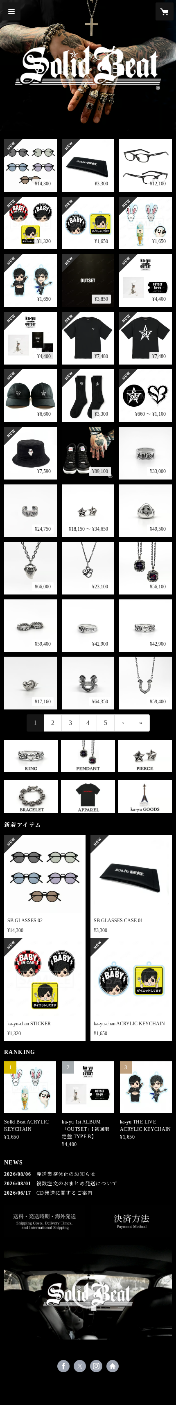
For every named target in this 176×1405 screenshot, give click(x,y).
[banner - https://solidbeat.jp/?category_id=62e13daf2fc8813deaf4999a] (88, 796)
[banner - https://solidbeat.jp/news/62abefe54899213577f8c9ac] (131, 1221)
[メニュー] (11, 11)
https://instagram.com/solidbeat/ (96, 1366)
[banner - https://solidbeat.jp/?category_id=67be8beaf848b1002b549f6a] (31, 756)
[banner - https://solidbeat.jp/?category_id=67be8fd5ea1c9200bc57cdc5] (31, 796)
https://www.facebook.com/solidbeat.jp (63, 1366)
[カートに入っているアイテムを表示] (165, 11)
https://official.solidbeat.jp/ (112, 1366)
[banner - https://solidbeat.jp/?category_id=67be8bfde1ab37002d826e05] (145, 756)
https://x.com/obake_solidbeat (80, 1366)
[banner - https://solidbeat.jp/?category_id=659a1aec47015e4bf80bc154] (145, 796)
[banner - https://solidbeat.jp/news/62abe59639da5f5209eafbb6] (44, 1221)
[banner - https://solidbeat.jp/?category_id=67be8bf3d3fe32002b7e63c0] (88, 756)
